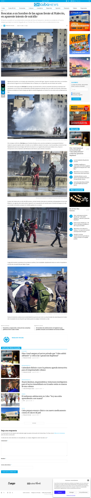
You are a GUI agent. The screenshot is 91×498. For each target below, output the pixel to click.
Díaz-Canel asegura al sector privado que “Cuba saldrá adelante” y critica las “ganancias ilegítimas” (44, 354)
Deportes (49, 8)
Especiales (84, 8)
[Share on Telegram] (3, 92)
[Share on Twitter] (3, 85)
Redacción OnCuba (10, 25)
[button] (88, 480)
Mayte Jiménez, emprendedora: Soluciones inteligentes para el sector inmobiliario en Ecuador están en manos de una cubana (44, 384)
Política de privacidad (71, 495)
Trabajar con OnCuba (35, 492)
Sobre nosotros (26, 492)
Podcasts (66, 8)
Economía (22, 8)
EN (3, 1)
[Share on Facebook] (3, 82)
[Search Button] (89, 1)
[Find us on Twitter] (68, 1)
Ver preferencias (83, 492)
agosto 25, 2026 (38, 388)
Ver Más (34, 423)
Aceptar (60, 492)
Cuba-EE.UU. (12, 8)
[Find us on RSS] (74, 1)
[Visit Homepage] (40, 4)
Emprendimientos (26, 365)
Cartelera (40, 8)
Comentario (4, 440)
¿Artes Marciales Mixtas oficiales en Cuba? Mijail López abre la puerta (81, 183)
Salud (23, 408)
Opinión (58, 8)
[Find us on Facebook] (66, 1)
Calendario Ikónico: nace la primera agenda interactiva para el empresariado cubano (44, 369)
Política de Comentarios (59, 433)
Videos (75, 8)
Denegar (71, 492)
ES (1, 1)
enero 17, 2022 (20, 25)
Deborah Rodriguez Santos (28, 388)
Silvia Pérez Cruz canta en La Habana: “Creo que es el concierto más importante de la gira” (82, 230)
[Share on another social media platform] (3, 96)
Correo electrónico (6, 464)
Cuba (3, 8)
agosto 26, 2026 (35, 357)
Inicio (2, 10)
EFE (24, 400)
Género (23, 394)
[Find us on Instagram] (71, 1)
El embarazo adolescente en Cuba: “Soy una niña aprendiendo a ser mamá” (42, 397)
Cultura (31, 8)
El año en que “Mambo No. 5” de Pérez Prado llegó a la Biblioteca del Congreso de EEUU (81, 224)
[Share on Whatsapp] (3, 89)
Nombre (3, 458)
